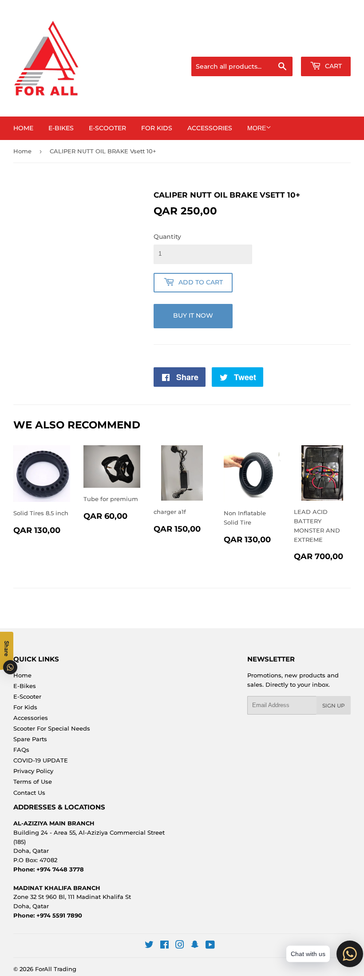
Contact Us (29, 792)
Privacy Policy (33, 770)
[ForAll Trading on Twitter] (149, 945)
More (256, 128)
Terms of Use (32, 781)
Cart (332, 66)
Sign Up (333, 705)
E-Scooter (107, 128)
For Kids (156, 128)
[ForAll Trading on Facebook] (164, 945)
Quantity (167, 237)
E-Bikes (61, 128)
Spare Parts (30, 739)
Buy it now (193, 315)
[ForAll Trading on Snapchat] (194, 945)
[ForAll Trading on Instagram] (179, 945)
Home (23, 128)
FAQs (21, 749)
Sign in (280, 46)
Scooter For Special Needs (51, 728)
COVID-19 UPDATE (40, 760)
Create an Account (326, 46)
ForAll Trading (55, 968)
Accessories (209, 128)
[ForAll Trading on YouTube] (210, 945)
